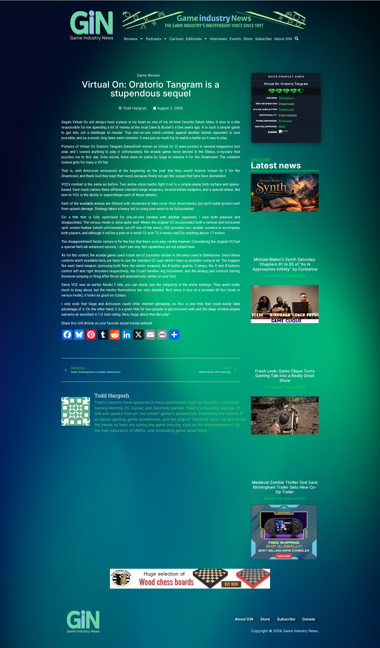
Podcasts (153, 39)
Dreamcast (286, 109)
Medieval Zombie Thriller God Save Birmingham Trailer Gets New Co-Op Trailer (285, 487)
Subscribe (263, 39)
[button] (296, 38)
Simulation (286, 98)
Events (235, 39)
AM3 (282, 127)
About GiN (283, 39)
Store (247, 39)
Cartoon (176, 39)
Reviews (130, 39)
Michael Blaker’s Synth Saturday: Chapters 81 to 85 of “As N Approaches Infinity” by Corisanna (284, 264)
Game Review (148, 75)
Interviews (218, 39)
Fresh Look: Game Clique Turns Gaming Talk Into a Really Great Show (285, 376)
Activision (285, 121)
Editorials (194, 39)
